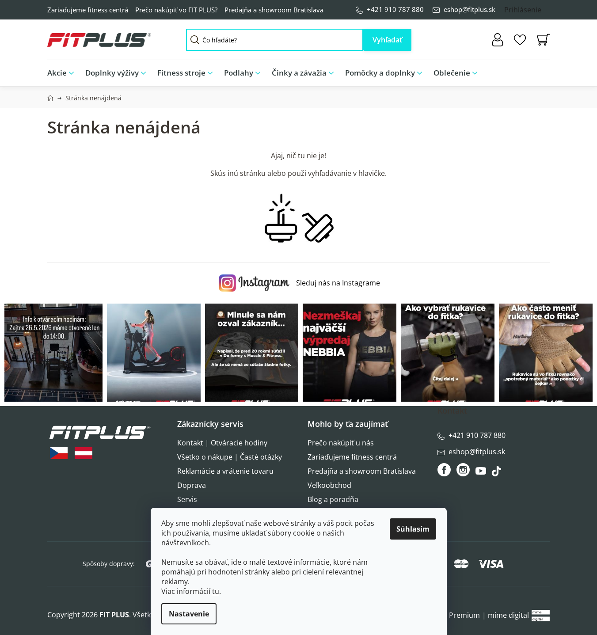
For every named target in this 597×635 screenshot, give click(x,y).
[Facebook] (444, 469)
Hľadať (387, 40)
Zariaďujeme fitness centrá (87, 9)
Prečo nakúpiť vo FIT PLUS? (176, 9)
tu (215, 591)
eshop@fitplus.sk (469, 9)
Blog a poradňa (333, 499)
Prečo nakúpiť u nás (341, 443)
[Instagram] (463, 469)
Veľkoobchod (329, 485)
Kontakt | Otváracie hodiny (222, 443)
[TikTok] (497, 473)
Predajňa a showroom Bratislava (273, 9)
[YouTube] (482, 473)
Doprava (191, 485)
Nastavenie (189, 614)
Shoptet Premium (450, 615)
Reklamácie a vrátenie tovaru (225, 471)
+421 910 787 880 (395, 9)
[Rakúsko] (83, 453)
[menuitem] (63, 73)
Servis (187, 499)
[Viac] (536, 71)
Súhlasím (413, 529)
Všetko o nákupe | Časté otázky (229, 457)
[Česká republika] (59, 453)
